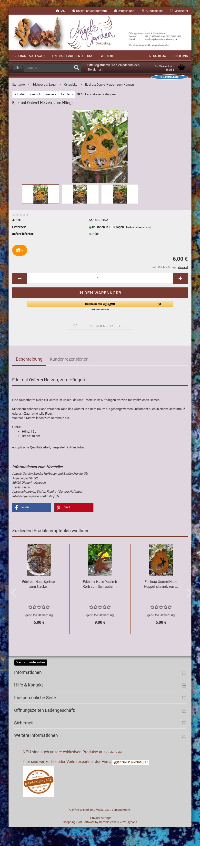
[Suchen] (76, 67)
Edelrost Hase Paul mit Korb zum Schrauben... (100, 584)
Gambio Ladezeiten (79, 836)
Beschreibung (29, 359)
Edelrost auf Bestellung (72, 56)
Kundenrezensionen (69, 359)
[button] (124, 11)
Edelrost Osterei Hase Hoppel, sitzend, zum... (161, 584)
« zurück (35, 94)
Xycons (132, 822)
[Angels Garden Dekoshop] (100, 33)
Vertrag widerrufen (30, 662)
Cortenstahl (114, 752)
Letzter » (67, 94)
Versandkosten (121, 809)
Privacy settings (100, 818)
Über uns (180, 56)
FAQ (62, 11)
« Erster (20, 94)
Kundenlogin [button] (153, 11)
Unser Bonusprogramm (91, 11)
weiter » (51, 94)
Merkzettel (180, 11)
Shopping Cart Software (78, 822)
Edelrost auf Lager (29, 56)
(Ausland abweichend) (138, 227)
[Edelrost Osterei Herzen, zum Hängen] (99, 146)
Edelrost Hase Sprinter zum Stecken (39, 584)
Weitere (107, 56)
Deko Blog (157, 56)
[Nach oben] (186, 838)
